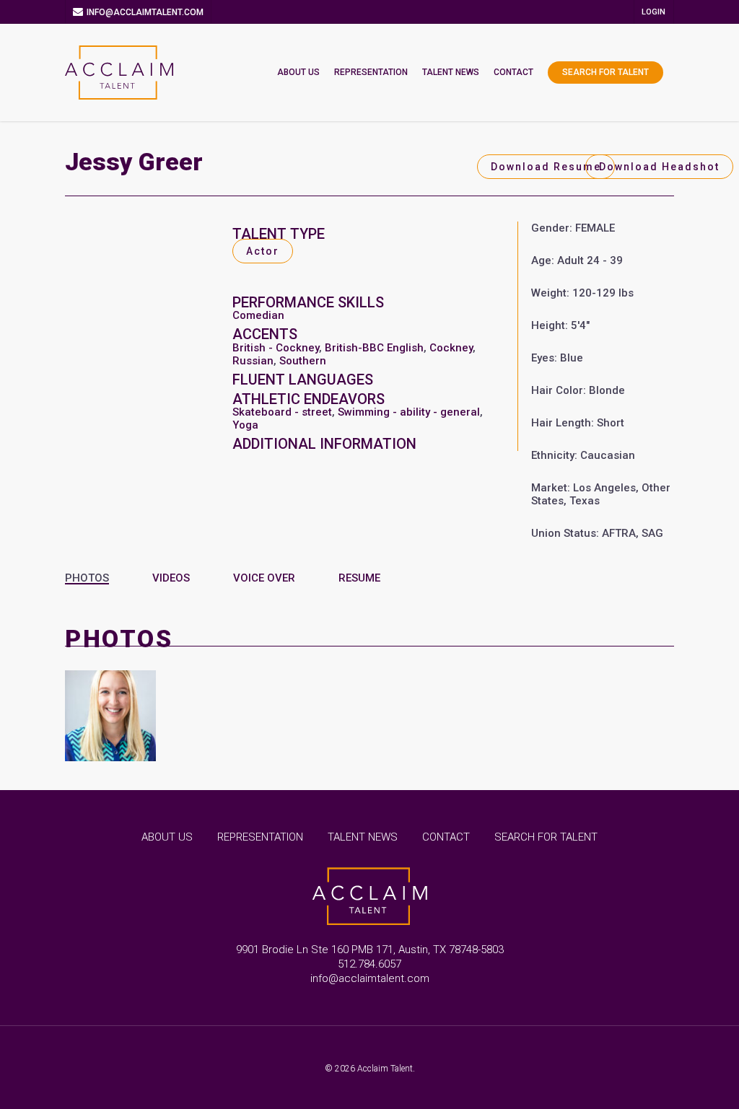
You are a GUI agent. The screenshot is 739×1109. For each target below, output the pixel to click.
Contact (513, 72)
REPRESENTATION (260, 837)
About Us (298, 72)
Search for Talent (605, 72)
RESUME (359, 577)
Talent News (450, 72)
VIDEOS (171, 577)
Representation (371, 72)
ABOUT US (167, 837)
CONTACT (446, 837)
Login (653, 12)
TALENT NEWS (363, 837)
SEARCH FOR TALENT (546, 837)
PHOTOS (87, 577)
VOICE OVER (264, 577)
